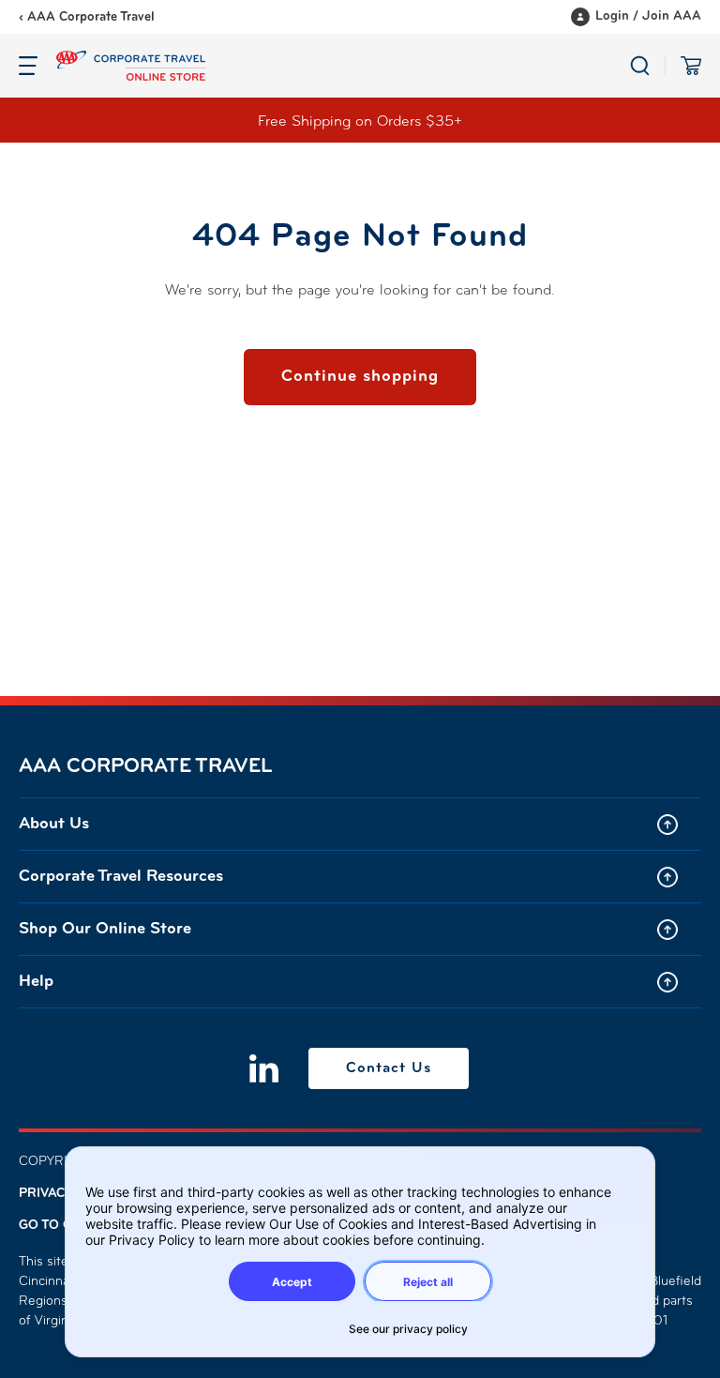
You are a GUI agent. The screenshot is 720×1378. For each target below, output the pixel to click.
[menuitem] (360, 823)
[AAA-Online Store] (343, 66)
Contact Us (388, 1068)
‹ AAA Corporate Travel (87, 17)
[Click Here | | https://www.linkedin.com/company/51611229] (263, 1068)
